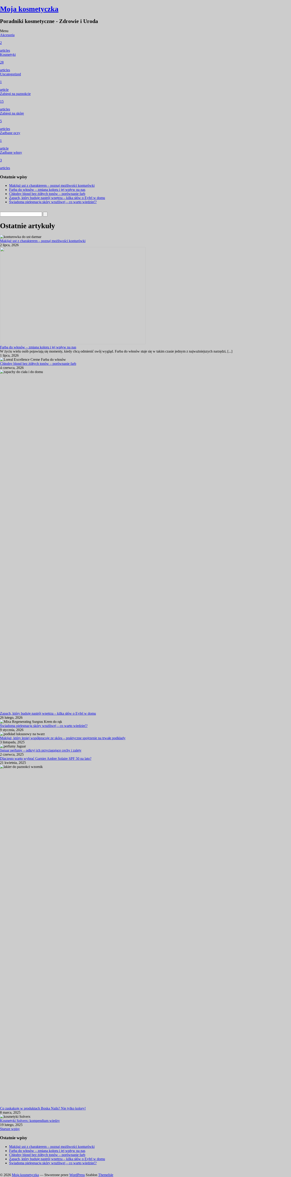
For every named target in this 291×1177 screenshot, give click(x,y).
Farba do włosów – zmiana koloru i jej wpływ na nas (47, 190)
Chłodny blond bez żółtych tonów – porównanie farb (47, 194)
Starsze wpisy (10, 1129)
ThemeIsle (105, 1175)
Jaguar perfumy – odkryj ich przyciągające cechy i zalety (40, 750)
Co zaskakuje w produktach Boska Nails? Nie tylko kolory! (43, 1108)
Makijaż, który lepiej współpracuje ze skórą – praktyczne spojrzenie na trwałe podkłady (62, 738)
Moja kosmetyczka (29, 9)
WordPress (77, 1175)
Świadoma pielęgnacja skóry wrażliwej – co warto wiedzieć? (53, 202)
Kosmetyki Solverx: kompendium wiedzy (30, 1121)
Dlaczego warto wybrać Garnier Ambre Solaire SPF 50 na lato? (45, 758)
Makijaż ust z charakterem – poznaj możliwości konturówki (52, 185)
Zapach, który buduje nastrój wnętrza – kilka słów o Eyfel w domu (57, 198)
